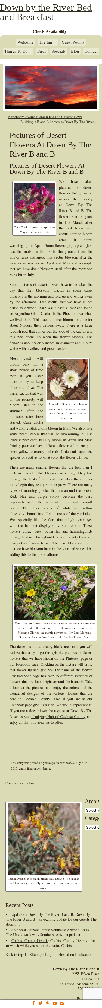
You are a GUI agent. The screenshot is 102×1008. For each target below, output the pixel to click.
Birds (41, 51)
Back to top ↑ (16, 954)
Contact (91, 51)
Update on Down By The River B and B (42, 914)
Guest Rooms (73, 42)
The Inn (45, 42)
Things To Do (16, 51)
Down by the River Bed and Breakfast (46, 12)
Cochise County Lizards (29, 940)
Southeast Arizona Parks (30, 929)
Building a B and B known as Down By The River (57, 121)
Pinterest (72, 658)
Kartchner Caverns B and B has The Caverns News (45, 116)
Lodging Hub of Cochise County (58, 716)
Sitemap (36, 954)
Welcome (25, 42)
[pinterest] (48, 1004)
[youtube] (55, 1004)
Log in (50, 954)
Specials (59, 51)
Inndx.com (83, 954)
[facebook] (34, 1004)
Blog (75, 51)
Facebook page (27, 664)
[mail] (62, 1004)
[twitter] (41, 1004)
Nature (46, 768)
